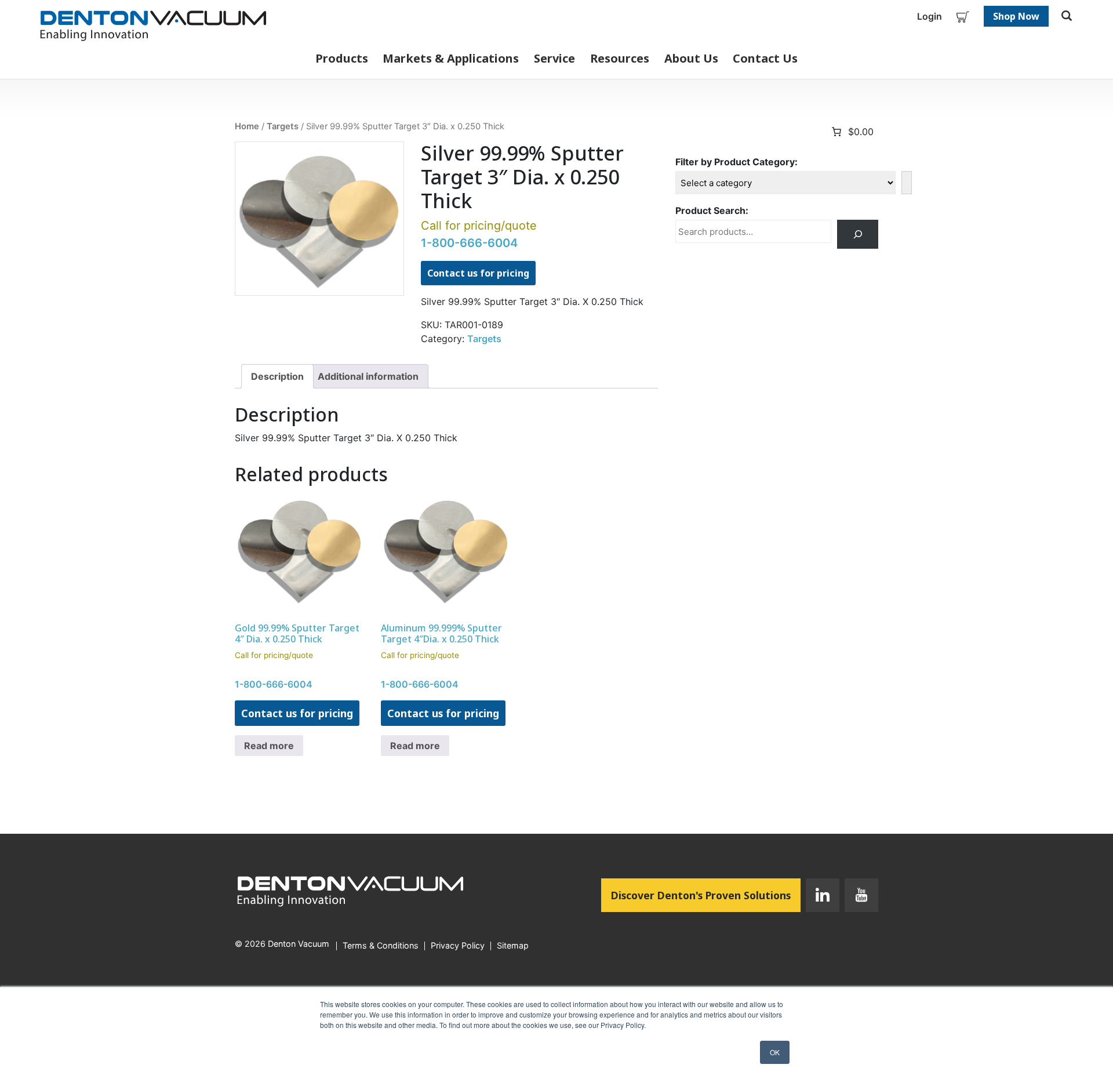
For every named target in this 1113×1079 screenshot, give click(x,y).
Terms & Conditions (381, 946)
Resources (619, 58)
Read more (269, 745)
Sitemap (513, 946)
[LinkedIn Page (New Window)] (822, 897)
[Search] (857, 234)
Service (554, 58)
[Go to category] (906, 182)
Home (247, 126)
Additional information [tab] (368, 376)
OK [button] (775, 1052)
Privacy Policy (458, 946)
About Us (691, 58)
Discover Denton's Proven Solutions (706, 895)
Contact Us (765, 58)
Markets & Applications (451, 58)
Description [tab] (277, 376)
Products (341, 58)
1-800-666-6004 (469, 243)
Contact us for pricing (478, 273)
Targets (283, 126)
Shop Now (1016, 16)
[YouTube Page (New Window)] (858, 897)
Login (929, 16)
